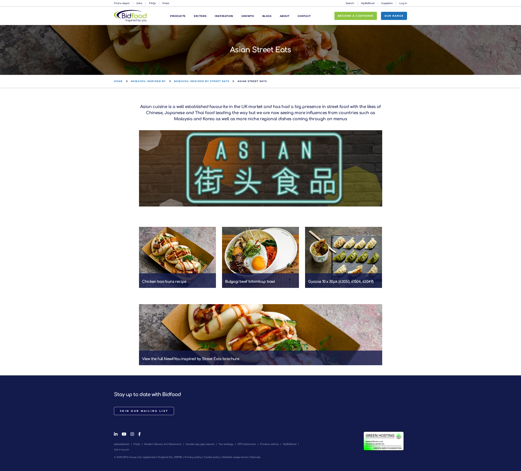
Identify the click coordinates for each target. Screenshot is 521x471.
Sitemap (255, 457)
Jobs (139, 3)
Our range (394, 15)
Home (118, 81)
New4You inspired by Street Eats (201, 81)
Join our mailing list (144, 410)
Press (165, 3)
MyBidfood (368, 3)
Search (350, 3)
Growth (247, 15)
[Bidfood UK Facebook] (139, 434)
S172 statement (247, 444)
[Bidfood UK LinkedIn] (116, 434)
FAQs (152, 3)
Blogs (267, 15)
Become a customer (355, 15)
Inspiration (224, 15)
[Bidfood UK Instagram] (132, 434)
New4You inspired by (148, 81)
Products (178, 15)
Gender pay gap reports (200, 444)
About (284, 15)
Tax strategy (226, 444)
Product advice (269, 444)
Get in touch (121, 449)
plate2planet (121, 444)
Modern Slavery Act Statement (163, 444)
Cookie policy (212, 457)
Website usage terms (235, 457)
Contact (304, 15)
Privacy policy (193, 457)
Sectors (200, 15)
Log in (403, 3)
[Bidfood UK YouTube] (124, 434)
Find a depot (122, 3)
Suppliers (387, 3)
